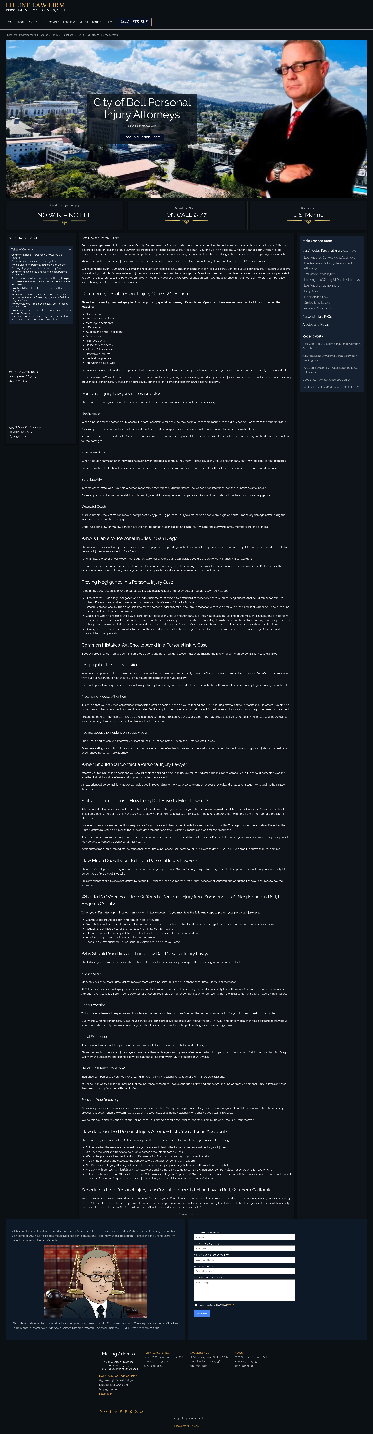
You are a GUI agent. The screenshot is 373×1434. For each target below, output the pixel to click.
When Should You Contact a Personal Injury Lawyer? (41, 278)
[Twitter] (10, 238)
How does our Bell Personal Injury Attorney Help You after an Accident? (41, 311)
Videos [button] (84, 22)
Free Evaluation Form (142, 138)
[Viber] (25, 238)
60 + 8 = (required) (204, 1266)
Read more (95, 1290)
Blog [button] (110, 22)
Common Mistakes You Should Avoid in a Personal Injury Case (39, 273)
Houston (240, 1352)
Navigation (106, 1393)
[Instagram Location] (141, 1411)
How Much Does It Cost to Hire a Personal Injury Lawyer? (38, 289)
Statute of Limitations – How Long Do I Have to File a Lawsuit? (40, 283)
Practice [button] (33, 22)
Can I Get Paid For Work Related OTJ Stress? (330, 387)
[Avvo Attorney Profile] (131, 1411)
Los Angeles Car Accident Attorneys (329, 257)
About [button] (20, 22)
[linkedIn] (20, 238)
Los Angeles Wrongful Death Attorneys (332, 280)
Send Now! (202, 1313)
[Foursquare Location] (126, 1411)
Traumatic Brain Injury (319, 274)
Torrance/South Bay (157, 1352)
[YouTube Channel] (105, 1411)
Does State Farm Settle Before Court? (326, 379)
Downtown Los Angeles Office (118, 1375)
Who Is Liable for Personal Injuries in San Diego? (38, 264)
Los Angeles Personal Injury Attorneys (329, 250)
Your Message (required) (208, 1278)
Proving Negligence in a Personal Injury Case (37, 268)
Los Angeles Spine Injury (321, 285)
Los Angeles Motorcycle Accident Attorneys (328, 265)
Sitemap (193, 1425)
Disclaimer (231, 1305)
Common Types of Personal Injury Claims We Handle (37, 256)
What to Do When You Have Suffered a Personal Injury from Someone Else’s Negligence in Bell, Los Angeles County (40, 297)
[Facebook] (15, 238)
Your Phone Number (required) (211, 1255)
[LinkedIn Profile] (115, 1411)
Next (192, 1214)
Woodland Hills (199, 1352)
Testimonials (51, 22)
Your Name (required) (206, 1232)
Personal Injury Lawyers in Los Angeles (33, 261)
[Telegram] (35, 238)
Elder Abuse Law (316, 297)
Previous (182, 1214)
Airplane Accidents (317, 308)
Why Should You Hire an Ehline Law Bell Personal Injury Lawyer (39, 305)
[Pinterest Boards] (120, 1411)
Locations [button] (69, 22)
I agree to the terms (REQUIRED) (212, 1305)
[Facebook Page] (110, 1411)
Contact (97, 22)
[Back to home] (35, 7)
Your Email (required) (206, 1244)
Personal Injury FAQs (317, 316)
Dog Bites (311, 291)
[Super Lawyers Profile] (100, 1411)
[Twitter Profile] (136, 1411)
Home (9, 22)
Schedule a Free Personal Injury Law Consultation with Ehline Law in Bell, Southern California (39, 318)
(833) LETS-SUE (134, 22)
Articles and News (315, 324)
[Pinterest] (30, 238)
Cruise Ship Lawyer (318, 302)
